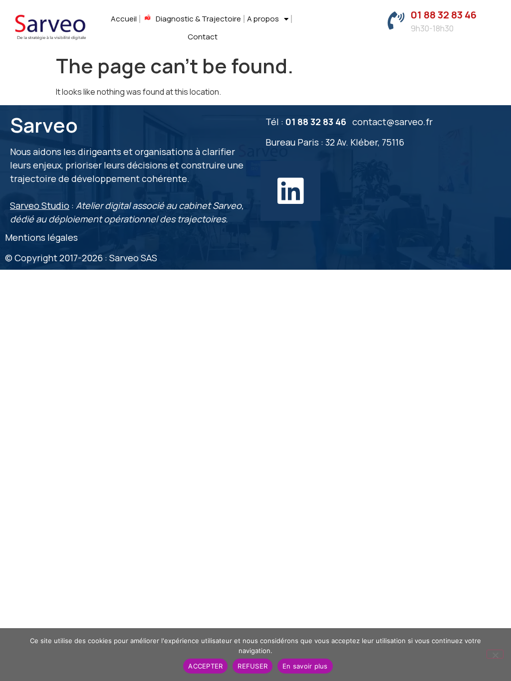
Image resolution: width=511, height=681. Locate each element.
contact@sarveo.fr (392, 122)
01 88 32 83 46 (444, 14)
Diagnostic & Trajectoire (198, 18)
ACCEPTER (205, 666)
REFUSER (252, 666)
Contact (203, 36)
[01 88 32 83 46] (396, 21)
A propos (263, 18)
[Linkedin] (290, 191)
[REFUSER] (495, 654)
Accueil (124, 18)
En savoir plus (305, 666)
